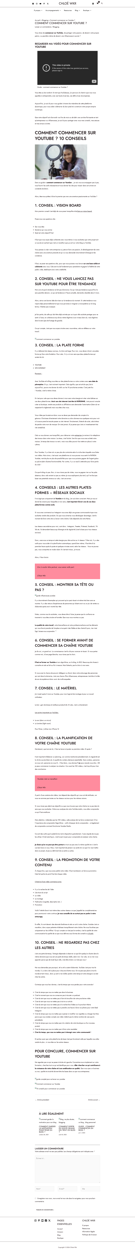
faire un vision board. (84, 211)
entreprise (78, 435)
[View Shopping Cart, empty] (97, 3)
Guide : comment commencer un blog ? (87, 1128)
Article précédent (42, 1100)
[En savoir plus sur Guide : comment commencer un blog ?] (87, 1121)
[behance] (44, 4)
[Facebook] (33, 4)
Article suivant (94, 1100)
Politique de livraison (89, 1234)
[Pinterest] (39, 1220)
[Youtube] (42, 1220)
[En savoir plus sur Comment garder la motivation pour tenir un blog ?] (47, 1121)
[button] (102, 3)
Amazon (60, 1232)
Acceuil (60, 1229)
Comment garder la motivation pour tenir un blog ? (47, 1129)
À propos (37, 10)
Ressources (68, 10)
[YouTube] (40, 4)
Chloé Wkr (67, 3)
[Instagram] (37, 4)
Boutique (86, 10)
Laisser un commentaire (43, 27)
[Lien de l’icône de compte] (93, 3)
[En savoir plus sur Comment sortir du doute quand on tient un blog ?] (67, 1121)
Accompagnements (52, 10)
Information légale (88, 1231)
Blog (76, 10)
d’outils (90, 933)
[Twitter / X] (48, 4)
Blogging (56, 27)
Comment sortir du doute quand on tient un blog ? (67, 1129)
